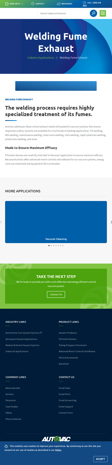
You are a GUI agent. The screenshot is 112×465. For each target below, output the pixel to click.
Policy (58, 449)
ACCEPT (100, 459)
